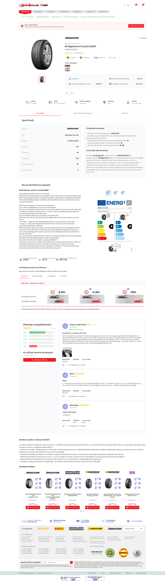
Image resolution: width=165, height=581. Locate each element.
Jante (51, 11)
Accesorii (64, 11)
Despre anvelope (129, 538)
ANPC (103, 573)
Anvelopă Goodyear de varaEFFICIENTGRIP (72, 494)
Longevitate (51, 276)
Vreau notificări (92, 573)
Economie (63, 276)
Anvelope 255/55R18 (61, 548)
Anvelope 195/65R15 (26, 552)
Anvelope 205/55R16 (26, 548)
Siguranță (24, 276)
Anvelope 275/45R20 (78, 552)
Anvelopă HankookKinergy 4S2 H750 (92, 494)
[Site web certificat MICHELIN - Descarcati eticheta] (97, 557)
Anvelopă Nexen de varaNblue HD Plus (132, 494)
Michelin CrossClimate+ (79, 540)
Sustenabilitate (37, 276)
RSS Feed (128, 573)
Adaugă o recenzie (40, 360)
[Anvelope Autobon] (33, 5)
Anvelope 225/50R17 (44, 550)
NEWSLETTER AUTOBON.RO (31, 562)
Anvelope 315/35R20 (78, 553)
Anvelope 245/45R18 (61, 552)
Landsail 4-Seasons (61, 541)
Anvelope (25, 11)
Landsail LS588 (60, 538)
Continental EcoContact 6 (96, 541)
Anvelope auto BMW (44, 540)
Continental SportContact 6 (97, 537)
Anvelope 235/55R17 (44, 552)
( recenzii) (79, 53)
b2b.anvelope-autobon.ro (45, 573)
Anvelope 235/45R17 (44, 548)
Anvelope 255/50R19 (78, 548)
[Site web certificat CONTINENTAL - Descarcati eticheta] (123, 557)
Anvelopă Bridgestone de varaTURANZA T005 (33, 495)
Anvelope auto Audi (44, 538)
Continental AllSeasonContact (98, 543)
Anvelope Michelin (26, 537)
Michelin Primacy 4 (78, 538)
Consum (72, 58)
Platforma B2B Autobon (131, 537)
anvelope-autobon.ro (29, 573)
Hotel (90, 11)
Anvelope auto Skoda (44, 541)
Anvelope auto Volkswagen (46, 537)
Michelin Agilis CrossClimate (80, 541)
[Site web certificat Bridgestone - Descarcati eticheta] (137, 557)
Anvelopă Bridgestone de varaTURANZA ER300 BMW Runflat (53, 496)
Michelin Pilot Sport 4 (78, 537)
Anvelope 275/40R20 (78, 550)
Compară (143, 38)
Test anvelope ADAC (112, 537)
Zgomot (99, 58)
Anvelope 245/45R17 (44, 553)
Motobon (38, 11)
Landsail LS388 (60, 540)
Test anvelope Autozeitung (114, 540)
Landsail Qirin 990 (60, 537)
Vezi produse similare (136, 26)
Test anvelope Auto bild (113, 538)
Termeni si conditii (141, 573)
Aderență (84, 58)
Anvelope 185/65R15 (26, 553)
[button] (81, 511)
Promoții (77, 11)
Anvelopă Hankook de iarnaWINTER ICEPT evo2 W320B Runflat (112, 495)
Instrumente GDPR (115, 573)
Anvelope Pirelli (25, 538)
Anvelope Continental (27, 540)
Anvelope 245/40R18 (61, 553)
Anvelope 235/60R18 (61, 550)
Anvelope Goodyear (26, 541)
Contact (103, 11)
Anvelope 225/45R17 (26, 550)
